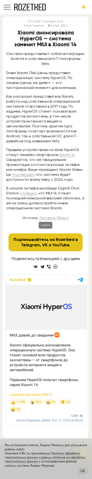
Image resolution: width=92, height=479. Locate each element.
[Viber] (49, 266)
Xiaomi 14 (67, 154)
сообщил (28, 193)
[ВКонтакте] (35, 266)
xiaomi (45, 225)
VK (45, 245)
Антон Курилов (34, 25)
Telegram (30, 245)
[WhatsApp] (55, 266)
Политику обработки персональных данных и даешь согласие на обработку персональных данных (45, 457)
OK (82, 471)
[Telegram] (42, 266)
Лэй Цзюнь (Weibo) (54, 218)
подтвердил (23, 174)
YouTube (60, 245)
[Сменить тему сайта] (83, 7)
